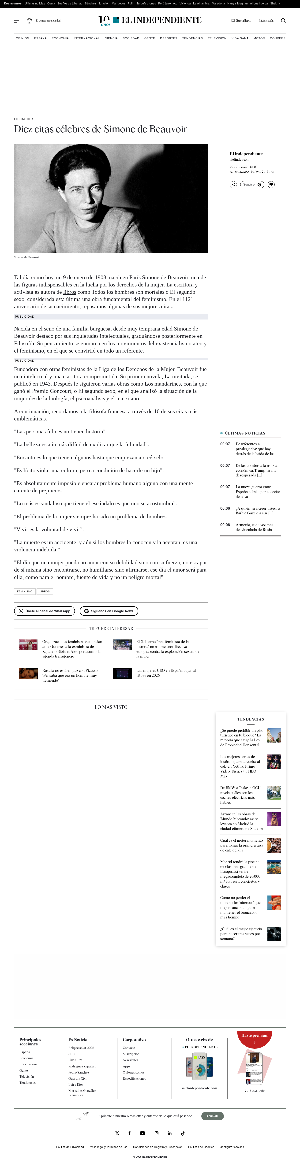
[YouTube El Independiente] (142, 1134)
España (40, 38)
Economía (60, 38)
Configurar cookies (232, 1146)
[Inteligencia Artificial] (200, 1079)
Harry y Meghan (237, 3)
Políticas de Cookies (201, 1146)
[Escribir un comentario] (271, 184)
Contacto (129, 1048)
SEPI (71, 1054)
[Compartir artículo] (233, 184)
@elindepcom (239, 159)
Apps (126, 1066)
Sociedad (131, 38)
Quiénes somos (133, 1072)
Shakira (275, 3)
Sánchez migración (97, 3)
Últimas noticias (35, 3)
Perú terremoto (167, 3)
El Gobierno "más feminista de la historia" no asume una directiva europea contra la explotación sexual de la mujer (167, 648)
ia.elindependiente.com (199, 1088)
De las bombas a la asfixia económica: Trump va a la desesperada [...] (256, 470)
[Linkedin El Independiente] (170, 1134)
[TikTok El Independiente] (183, 1134)
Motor (259, 38)
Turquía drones (146, 3)
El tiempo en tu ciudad (48, 20)
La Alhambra (201, 3)
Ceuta (51, 3)
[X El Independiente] (117, 1134)
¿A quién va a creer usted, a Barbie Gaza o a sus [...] (258, 511)
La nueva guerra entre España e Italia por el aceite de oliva (258, 492)
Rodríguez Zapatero (82, 1066)
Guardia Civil (77, 1078)
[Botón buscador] (283, 20)
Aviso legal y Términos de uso (109, 1146)
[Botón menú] (16, 21)
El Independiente (246, 154)
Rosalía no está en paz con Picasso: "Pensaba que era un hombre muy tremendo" (70, 675)
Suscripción (131, 1054)
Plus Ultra (75, 1060)
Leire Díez (75, 1084)
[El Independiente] (150, 21)
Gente (149, 38)
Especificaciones (134, 1078)
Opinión (22, 38)
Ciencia (111, 38)
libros (69, 292)
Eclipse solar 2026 (81, 1048)
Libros (45, 591)
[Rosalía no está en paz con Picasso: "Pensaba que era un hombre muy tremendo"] (28, 675)
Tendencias (192, 38)
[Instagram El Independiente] (156, 1134)
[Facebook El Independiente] (129, 1134)
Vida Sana (240, 38)
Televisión (217, 38)
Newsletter (130, 1060)
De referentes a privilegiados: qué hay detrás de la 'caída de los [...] (258, 449)
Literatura (24, 119)
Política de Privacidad (70, 1146)
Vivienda (185, 3)
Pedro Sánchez (78, 1072)
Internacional (87, 38)
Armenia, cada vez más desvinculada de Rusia (254, 527)
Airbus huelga (259, 3)
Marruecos (118, 3)
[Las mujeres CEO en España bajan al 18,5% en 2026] (122, 675)
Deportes (168, 38)
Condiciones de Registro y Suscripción (158, 1146)
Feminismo (25, 591)
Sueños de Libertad (69, 3)
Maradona (218, 3)
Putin (131, 3)
